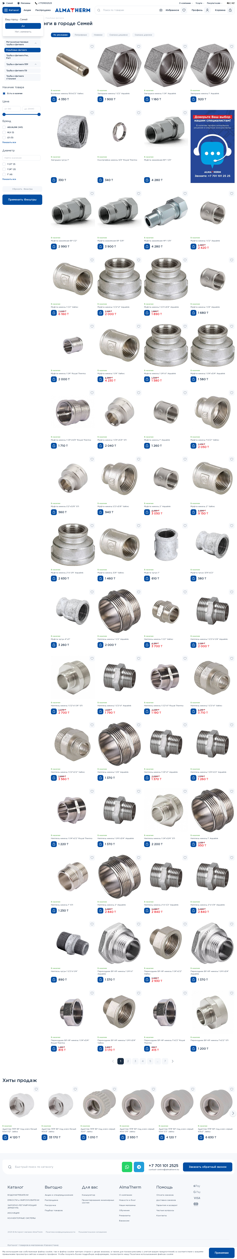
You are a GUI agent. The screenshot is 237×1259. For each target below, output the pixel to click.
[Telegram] (139, 1167)
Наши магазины (127, 1205)
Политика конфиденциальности (60, 1232)
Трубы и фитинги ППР (17, 64)
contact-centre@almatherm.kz (164, 1169)
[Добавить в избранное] (92, 46)
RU (228, 3)
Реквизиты (124, 1215)
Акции (27, 10)
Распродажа (43, 10)
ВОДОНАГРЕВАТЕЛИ (18, 1195)
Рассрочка (50, 1205)
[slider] (4, 114)
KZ (233, 3)
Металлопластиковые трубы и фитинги (17, 43)
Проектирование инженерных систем (98, 1201)
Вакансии (124, 1220)
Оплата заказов (165, 1195)
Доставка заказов (166, 1200)
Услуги (199, 3)
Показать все (9, 142)
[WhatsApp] (127, 1167)
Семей (9, 3)
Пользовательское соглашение (93, 1232)
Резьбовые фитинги (16, 50)
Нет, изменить (23, 31)
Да (23, 26)
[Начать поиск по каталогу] (98, 10)
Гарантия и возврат (167, 1205)
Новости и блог (127, 1200)
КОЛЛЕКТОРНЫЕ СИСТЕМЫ (22, 1218)
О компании (185, 3)
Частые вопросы (165, 1210)
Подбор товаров (54, 1210)
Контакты (161, 1215)
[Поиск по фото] (161, 10)
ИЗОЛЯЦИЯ (13, 1213)
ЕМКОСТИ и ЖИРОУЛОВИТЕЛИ (23, 1200)
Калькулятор (88, 1195)
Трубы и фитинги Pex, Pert (17, 56)
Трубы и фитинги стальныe (15, 77)
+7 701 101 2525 (163, 1165)
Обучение (124, 1210)
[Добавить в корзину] (54, 99)
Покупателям (213, 3)
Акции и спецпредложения (59, 1195)
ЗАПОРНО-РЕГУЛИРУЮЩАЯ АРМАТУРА (22, 1206)
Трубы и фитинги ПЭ (16, 70)
